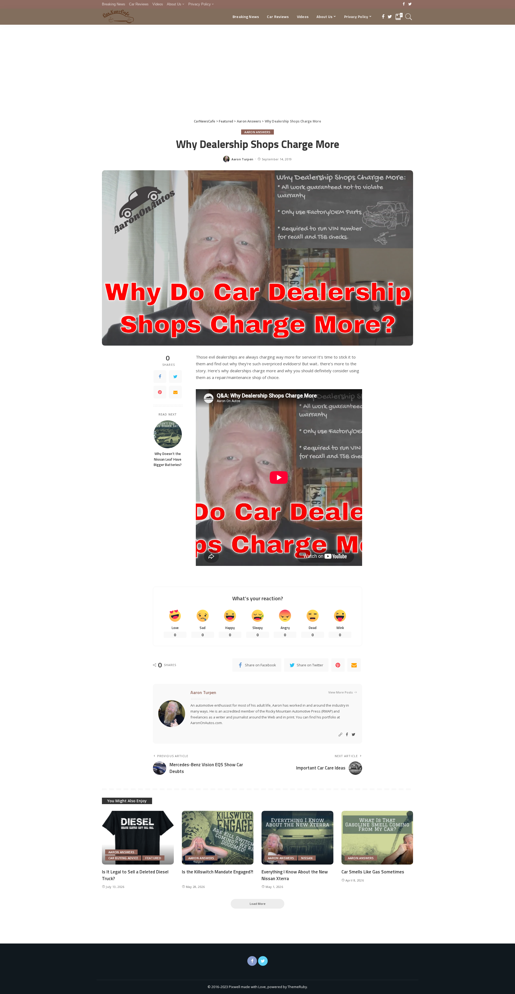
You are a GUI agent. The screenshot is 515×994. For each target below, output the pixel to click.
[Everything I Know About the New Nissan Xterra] (297, 838)
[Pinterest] (159, 392)
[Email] (175, 392)
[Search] (408, 17)
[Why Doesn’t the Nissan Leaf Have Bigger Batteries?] (168, 434)
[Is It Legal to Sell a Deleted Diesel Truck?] (138, 838)
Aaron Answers (257, 132)
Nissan (306, 858)
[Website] (340, 734)
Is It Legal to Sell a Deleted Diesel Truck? (135, 875)
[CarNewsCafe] (118, 17)
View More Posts (340, 692)
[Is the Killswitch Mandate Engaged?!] (218, 838)
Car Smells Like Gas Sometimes (372, 871)
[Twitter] (410, 4)
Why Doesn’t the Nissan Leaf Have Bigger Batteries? (168, 459)
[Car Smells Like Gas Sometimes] (377, 838)
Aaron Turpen (242, 159)
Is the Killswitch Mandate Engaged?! (217, 871)
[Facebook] (404, 4)
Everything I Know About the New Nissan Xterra (295, 875)
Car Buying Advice (123, 858)
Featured (153, 858)
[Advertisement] (257, 65)
